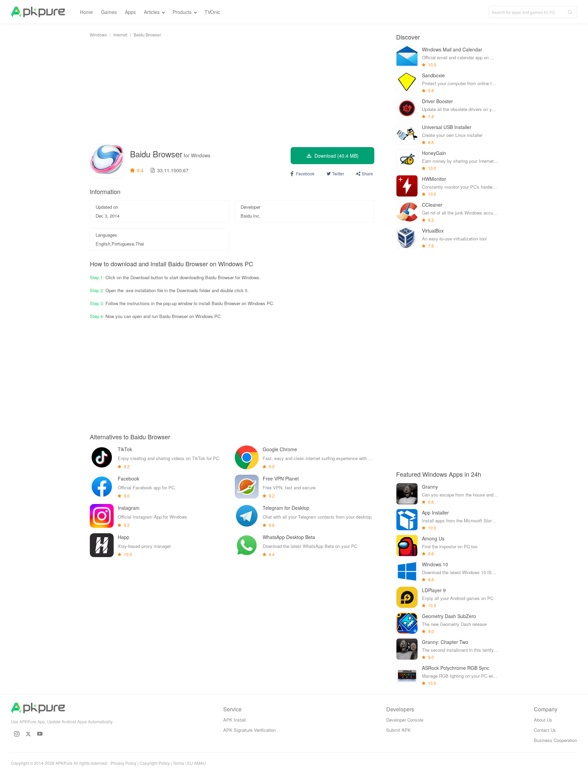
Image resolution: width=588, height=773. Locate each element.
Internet (120, 34)
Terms (178, 763)
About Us (543, 719)
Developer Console (404, 719)
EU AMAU (196, 763)
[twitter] (28, 734)
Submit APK (398, 730)
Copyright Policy (155, 763)
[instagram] (16, 734)
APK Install (234, 719)
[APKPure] (38, 11)
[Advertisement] (232, 90)
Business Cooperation (555, 740)
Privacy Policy (123, 763)
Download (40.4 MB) (336, 155)
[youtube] (40, 734)
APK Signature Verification (249, 730)
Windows (98, 34)
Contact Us (545, 730)
